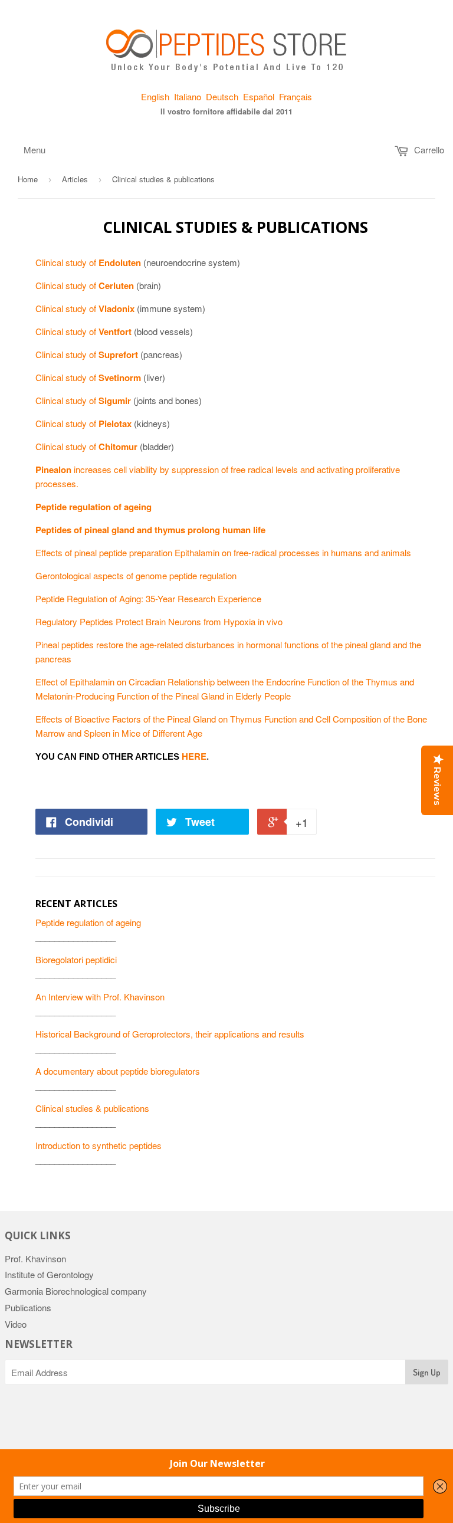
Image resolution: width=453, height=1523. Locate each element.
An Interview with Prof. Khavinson (100, 996)
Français (295, 96)
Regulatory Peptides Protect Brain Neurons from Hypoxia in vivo (159, 621)
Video (16, 1324)
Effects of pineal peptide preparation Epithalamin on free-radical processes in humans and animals (223, 552)
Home (28, 179)
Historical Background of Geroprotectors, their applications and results (169, 1034)
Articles (75, 179)
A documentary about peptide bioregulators (117, 1071)
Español (258, 96)
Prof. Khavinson (35, 1258)
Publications (28, 1307)
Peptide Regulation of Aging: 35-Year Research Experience (148, 598)
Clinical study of (88, 262)
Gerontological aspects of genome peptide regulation (136, 575)
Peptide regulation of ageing (88, 922)
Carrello (428, 149)
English (155, 96)
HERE (194, 756)
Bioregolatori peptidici (76, 959)
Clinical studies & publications (92, 1108)
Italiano (187, 96)
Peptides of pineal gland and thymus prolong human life (150, 529)
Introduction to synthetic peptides (98, 1145)
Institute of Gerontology (49, 1274)
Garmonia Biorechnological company (76, 1291)
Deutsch (222, 96)
